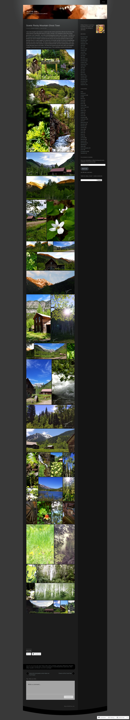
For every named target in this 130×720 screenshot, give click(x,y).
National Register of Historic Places (36, 37)
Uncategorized (84, 151)
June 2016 (83, 52)
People (82, 136)
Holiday (82, 112)
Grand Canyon (84, 107)
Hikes (46, 665)
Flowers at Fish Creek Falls (65, 673)
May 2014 (83, 57)
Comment (68, 697)
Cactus (82, 100)
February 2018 (84, 48)
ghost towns (66, 666)
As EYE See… (33, 12)
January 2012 (84, 77)
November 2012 (84, 60)
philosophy (83, 139)
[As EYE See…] (65, 12)
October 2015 (84, 53)
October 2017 (84, 50)
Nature (27, 666)
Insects (82, 115)
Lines (82, 120)
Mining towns (65, 665)
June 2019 (83, 45)
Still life (82, 146)
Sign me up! (84, 168)
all (81, 91)
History (49, 665)
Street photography (85, 147)
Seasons (82, 141)
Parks (82, 134)
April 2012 (83, 72)
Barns (82, 98)
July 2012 (83, 67)
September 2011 (84, 84)
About (103, 1)
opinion (82, 132)
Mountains (71, 665)
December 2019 (84, 40)
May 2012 (83, 70)
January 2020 (84, 38)
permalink (49, 668)
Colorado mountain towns (47, 666)
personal (82, 137)
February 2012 (84, 76)
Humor (82, 113)
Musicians (83, 125)
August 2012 (83, 65)
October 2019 (84, 41)
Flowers (43, 665)
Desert (82, 103)
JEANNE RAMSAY (35, 28)
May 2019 (83, 47)
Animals (82, 93)
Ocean (82, 130)
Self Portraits (83, 142)
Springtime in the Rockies (34, 668)
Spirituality (83, 144)
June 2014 (83, 55)
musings (82, 127)
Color (40, 665)
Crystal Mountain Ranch (46, 47)
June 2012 (83, 69)
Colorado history (37, 666)
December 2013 (84, 59)
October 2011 (83, 82)
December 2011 (84, 79)
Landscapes (59, 665)
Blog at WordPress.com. (69, 706)
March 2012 (83, 74)
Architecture (83, 95)
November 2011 (84, 81)
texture (82, 149)
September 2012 (84, 64)
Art (37, 665)
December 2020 (84, 36)
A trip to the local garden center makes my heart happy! (39, 674)
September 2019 (84, 43)
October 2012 (84, 62)
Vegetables (83, 153)
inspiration (54, 665)
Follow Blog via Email (87, 157)
